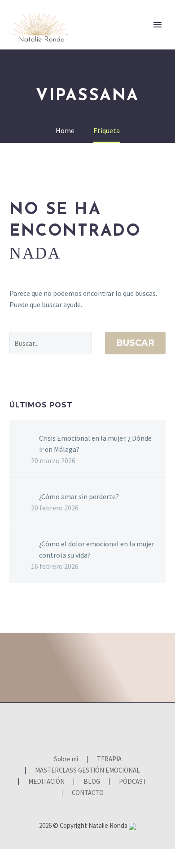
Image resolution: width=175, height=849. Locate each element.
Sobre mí (101, 39)
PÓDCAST (133, 781)
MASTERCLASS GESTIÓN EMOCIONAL (87, 770)
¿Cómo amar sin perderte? (79, 496)
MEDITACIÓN (46, 781)
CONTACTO (88, 793)
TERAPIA (148, 39)
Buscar (135, 343)
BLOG (91, 781)
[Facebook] (70, 727)
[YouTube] (93, 727)
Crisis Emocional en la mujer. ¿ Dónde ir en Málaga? (95, 443)
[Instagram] (81, 727)
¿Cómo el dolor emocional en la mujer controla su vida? (96, 549)
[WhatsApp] (105, 727)
